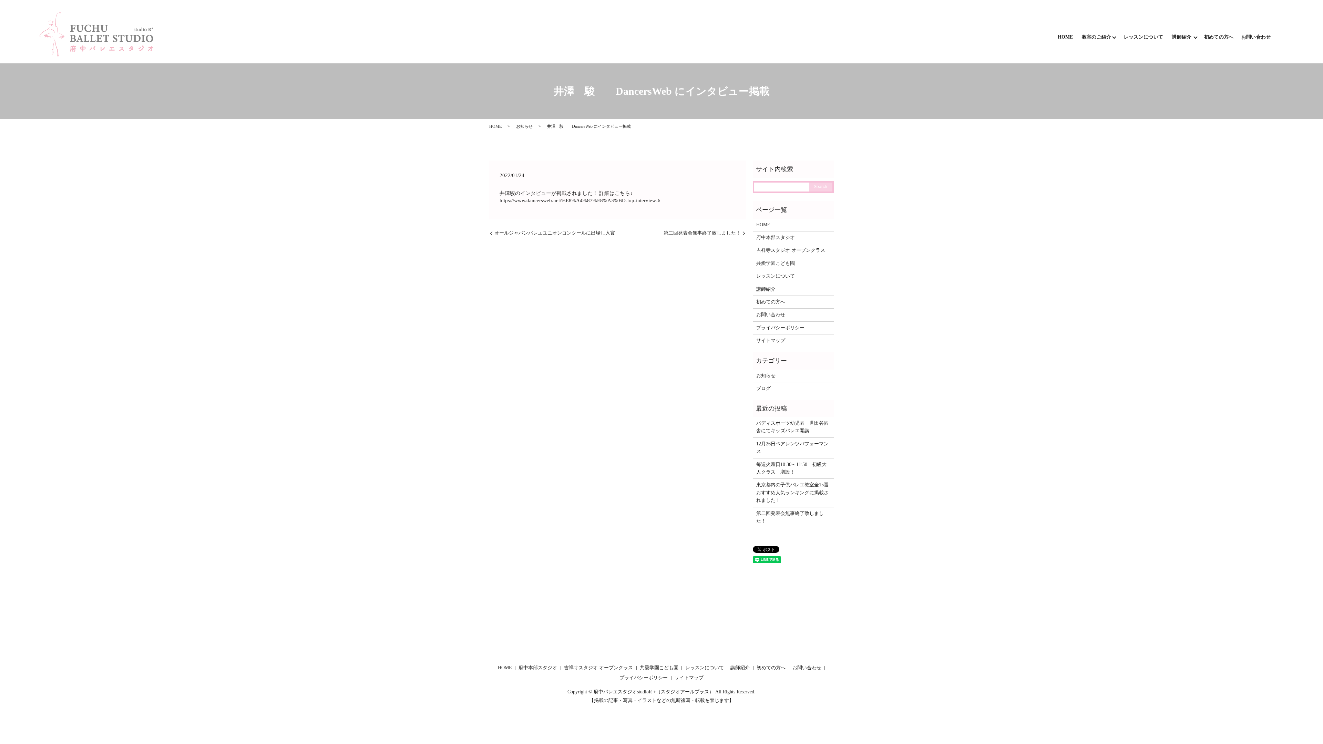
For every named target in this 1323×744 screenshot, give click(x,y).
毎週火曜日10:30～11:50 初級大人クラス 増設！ (791, 468)
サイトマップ (770, 340)
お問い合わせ (1256, 37)
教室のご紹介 (1096, 37)
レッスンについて (1143, 37)
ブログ (763, 388)
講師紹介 (1181, 37)
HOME (1065, 37)
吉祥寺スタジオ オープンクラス (790, 250)
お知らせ (524, 126)
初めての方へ (1219, 37)
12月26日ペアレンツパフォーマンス (792, 447)
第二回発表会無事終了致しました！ (702, 233)
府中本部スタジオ (775, 237)
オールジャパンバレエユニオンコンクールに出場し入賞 (554, 233)
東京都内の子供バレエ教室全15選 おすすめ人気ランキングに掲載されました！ (792, 492)
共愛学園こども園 (775, 263)
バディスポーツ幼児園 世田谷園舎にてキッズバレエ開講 (792, 427)
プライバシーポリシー (780, 327)
